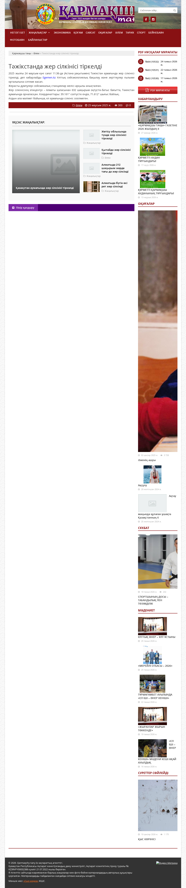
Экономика (62, 32)
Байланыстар (37, 40)
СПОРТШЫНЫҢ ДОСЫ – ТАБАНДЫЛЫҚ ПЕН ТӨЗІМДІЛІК (153, 600)
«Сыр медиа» (30, 881)
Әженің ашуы (147, 460)
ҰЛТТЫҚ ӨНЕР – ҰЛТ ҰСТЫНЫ (156, 637)
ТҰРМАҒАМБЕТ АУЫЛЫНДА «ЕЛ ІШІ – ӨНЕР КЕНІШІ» (155, 696)
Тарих (130, 32)
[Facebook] (146, 19)
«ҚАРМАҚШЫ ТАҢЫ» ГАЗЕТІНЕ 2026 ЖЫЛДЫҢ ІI (157, 127)
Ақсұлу (142, 485)
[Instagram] (153, 19)
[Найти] (174, 10)
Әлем (119, 32)
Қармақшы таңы (85, 16)
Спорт (141, 32)
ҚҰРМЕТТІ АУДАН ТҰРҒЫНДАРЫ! (149, 159)
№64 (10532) (152, 61)
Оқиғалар (105, 32)
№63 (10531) (152, 70)
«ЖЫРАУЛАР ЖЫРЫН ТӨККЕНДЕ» (151, 728)
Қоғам (78, 32)
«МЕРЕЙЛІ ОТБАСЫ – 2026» (155, 665)
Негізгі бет (17, 32)
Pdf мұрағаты (160, 90)
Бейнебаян (156, 32)
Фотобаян (17, 40)
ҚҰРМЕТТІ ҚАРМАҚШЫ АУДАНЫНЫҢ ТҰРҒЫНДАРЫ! (156, 191)
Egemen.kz (49, 77)
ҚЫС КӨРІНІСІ (146, 839)
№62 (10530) (152, 78)
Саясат (90, 32)
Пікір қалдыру (24, 207)
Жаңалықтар (38, 32)
